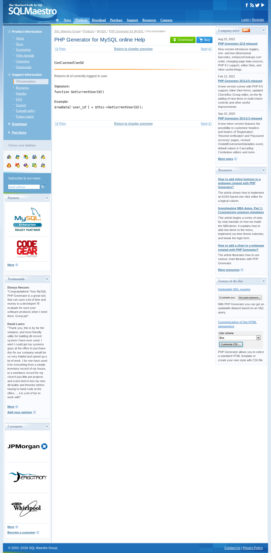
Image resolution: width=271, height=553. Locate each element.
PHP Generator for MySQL (126, 31)
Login (245, 20)
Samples (21, 93)
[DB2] (34, 167)
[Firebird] (9, 167)
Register (258, 20)
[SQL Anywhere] (26, 167)
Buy (207, 40)
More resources (229, 269)
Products (81, 20)
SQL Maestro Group (67, 31)
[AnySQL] (9, 159)
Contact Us (232, 548)
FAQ (19, 99)
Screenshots (23, 50)
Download (99, 20)
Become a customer (21, 532)
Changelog (22, 61)
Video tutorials (25, 55)
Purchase (116, 20)
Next (204, 49)
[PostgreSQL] (34, 159)
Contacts (166, 20)
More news (225, 158)
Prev (62, 49)
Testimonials (23, 67)
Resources (149, 20)
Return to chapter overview (133, 49)
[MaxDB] (43, 167)
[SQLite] (43, 159)
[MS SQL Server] (26, 159)
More (10, 264)
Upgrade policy (25, 111)
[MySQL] (17, 159)
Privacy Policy (253, 548)
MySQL (102, 31)
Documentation (25, 81)
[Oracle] (17, 167)
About (20, 38)
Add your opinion (19, 412)
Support (132, 20)
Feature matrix (25, 116)
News (67, 20)
